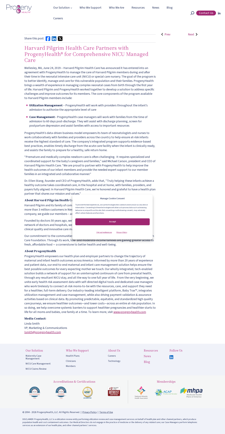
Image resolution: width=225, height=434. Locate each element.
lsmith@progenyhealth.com (42, 332)
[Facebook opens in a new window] (48, 38)
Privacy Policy (121, 232)
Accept (112, 221)
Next (191, 34)
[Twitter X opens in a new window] (60, 38)
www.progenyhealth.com (129, 312)
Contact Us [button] (206, 13)
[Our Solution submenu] (71, 8)
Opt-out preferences (104, 232)
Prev (166, 34)
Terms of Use (106, 412)
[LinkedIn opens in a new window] (218, 13)
